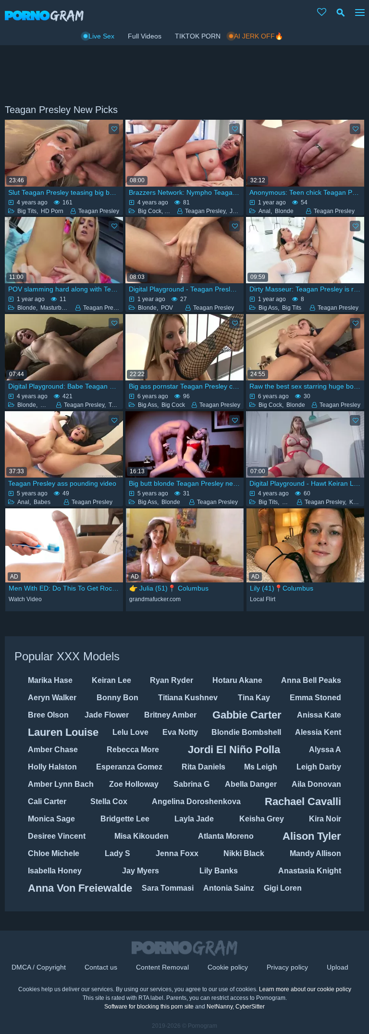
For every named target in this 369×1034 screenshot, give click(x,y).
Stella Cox (108, 801)
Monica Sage (51, 819)
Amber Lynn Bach (61, 784)
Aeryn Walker (52, 698)
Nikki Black (243, 853)
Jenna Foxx (177, 853)
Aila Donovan (316, 784)
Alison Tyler (312, 836)
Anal (264, 211)
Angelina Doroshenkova (196, 801)
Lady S (117, 853)
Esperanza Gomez (129, 767)
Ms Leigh (260, 767)
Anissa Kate (319, 715)
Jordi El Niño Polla (234, 750)
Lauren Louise (63, 732)
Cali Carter (47, 801)
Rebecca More (133, 749)
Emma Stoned (315, 698)
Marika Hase (50, 680)
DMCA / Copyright (39, 967)
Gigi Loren (283, 888)
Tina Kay (254, 698)
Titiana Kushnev (188, 698)
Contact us (101, 967)
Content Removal (162, 967)
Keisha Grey (261, 819)
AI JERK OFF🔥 (258, 36)
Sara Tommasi (168, 888)
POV (167, 307)
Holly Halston (52, 767)
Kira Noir (325, 819)
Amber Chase (53, 749)
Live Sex (101, 36)
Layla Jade (194, 819)
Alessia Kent (318, 732)
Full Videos (144, 36)
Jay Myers (140, 871)
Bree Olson (48, 715)
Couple (291, 502)
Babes (42, 502)
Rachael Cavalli (303, 801)
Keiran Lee (111, 680)
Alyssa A (325, 749)
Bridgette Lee (124, 819)
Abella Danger (251, 784)
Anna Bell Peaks (311, 680)
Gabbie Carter (247, 715)
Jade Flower (107, 715)
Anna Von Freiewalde (80, 888)
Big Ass (268, 307)
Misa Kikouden (141, 836)
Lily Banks (218, 871)
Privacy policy (287, 967)
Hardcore (52, 405)
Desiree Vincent (57, 836)
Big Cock (149, 211)
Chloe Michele (53, 853)
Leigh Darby (318, 767)
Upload (337, 967)
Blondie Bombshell (246, 732)
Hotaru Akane (237, 680)
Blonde (284, 211)
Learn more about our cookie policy (305, 989)
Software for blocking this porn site (149, 1006)
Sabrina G (191, 784)
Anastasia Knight (309, 871)
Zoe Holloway (134, 784)
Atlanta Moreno (226, 836)
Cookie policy (228, 967)
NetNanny (220, 1006)
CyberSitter (250, 1006)
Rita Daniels (203, 767)
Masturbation (57, 307)
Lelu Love (130, 732)
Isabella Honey (55, 871)
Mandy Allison (315, 853)
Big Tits (27, 211)
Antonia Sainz (228, 888)
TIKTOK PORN (198, 36)
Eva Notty (180, 732)
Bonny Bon (117, 698)
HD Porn (52, 211)
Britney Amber (170, 715)
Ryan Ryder (171, 680)
